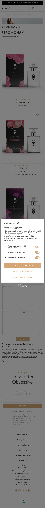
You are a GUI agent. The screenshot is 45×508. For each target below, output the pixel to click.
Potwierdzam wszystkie (22, 265)
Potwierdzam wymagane (22, 277)
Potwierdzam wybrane (22, 271)
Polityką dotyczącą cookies (13, 233)
